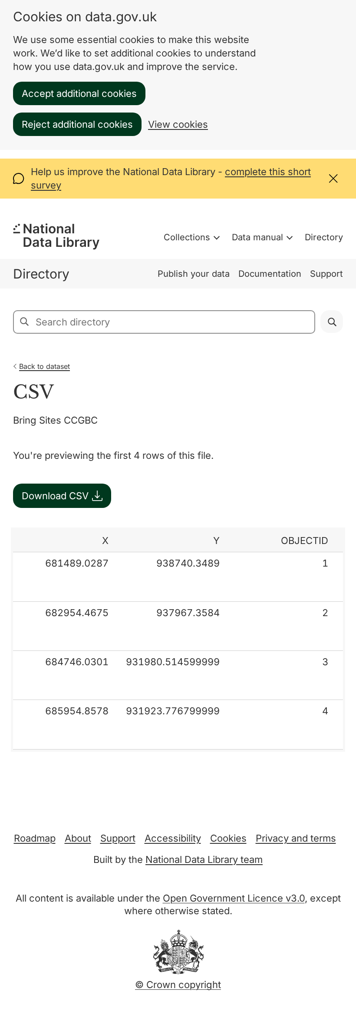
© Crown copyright (178, 984)
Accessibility (173, 838)
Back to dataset (44, 366)
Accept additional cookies (79, 93)
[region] (178, 639)
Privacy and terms (296, 838)
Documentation (269, 274)
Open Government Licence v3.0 (234, 898)
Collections (187, 237)
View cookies (178, 124)
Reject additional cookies (77, 124)
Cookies (228, 838)
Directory (324, 237)
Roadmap (35, 838)
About (78, 838)
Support (326, 274)
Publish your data (194, 274)
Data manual (257, 237)
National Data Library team (204, 859)
